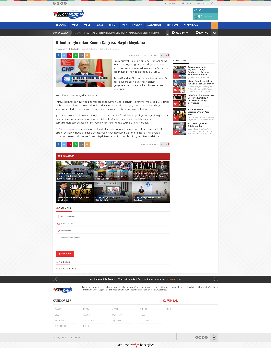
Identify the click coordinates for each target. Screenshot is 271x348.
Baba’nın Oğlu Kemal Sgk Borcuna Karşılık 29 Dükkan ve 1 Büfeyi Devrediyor (201, 99)
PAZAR (143, 315)
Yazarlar (203, 3)
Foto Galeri (189, 3)
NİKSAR (99, 25)
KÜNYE (213, 3)
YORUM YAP (66, 254)
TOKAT (74, 25)
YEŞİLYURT (116, 320)
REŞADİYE (137, 25)
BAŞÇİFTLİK (117, 315)
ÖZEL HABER (172, 25)
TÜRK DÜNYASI (191, 25)
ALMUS (86, 315)
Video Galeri (173, 3)
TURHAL (113, 25)
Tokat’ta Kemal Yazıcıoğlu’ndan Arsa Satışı (198, 112)
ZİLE (124, 25)
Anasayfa (60, 49)
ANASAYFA (61, 25)
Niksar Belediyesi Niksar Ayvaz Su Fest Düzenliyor (201, 82)
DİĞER (86, 326)
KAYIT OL (203, 33)
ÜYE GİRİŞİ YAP (182, 33)
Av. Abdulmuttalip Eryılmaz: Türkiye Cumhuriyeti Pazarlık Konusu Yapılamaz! (198, 71)
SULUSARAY (88, 320)
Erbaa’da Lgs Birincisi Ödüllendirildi (199, 124)
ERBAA (87, 25)
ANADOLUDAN (154, 25)
